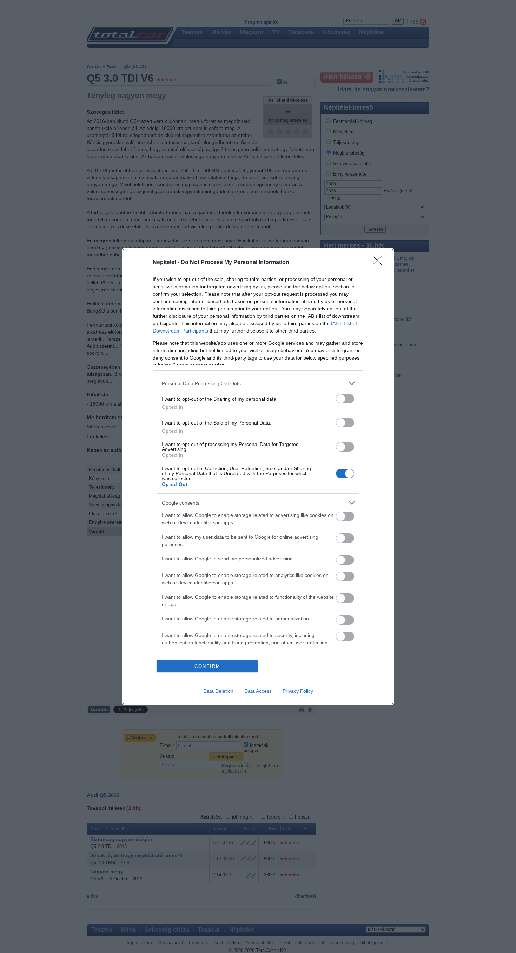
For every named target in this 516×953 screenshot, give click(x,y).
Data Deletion (218, 691)
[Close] (379, 262)
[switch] (345, 398)
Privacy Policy (298, 691)
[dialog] (258, 476)
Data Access (258, 691)
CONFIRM (207, 666)
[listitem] (258, 383)
